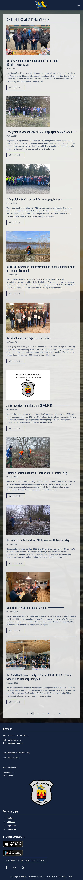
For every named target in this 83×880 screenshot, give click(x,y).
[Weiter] (65, 713)
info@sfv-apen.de (16, 743)
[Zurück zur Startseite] (41, 5)
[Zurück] (17, 713)
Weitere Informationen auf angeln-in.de (26, 860)
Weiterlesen (15, 87)
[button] (79, 5)
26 (60, 713)
